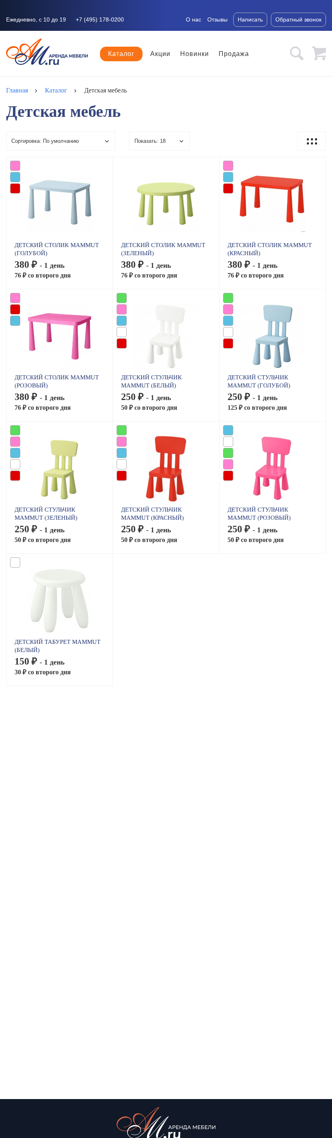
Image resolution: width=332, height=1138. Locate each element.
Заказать (59, 207)
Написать (250, 19)
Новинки (194, 54)
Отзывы (217, 19)
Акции (160, 54)
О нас (193, 19)
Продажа (234, 54)
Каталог (121, 53)
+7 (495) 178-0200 (100, 19)
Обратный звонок (298, 19)
